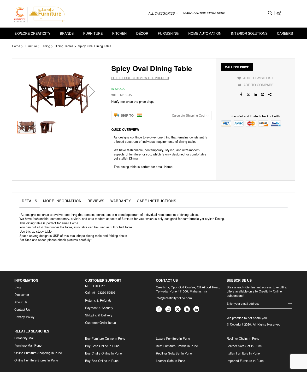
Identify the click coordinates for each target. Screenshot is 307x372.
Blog (17, 287)
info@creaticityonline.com (174, 298)
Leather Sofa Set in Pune (244, 346)
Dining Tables (64, 46)
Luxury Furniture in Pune (173, 338)
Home (16, 46)
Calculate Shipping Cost (188, 115)
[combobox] (227, 13)
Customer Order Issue (100, 322)
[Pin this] (262, 94)
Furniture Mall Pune (27, 345)
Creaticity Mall (24, 338)
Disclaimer (21, 294)
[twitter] (178, 309)
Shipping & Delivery (98, 315)
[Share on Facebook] (241, 94)
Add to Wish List (258, 77)
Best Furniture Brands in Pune (177, 346)
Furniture (31, 46)
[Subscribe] (290, 303)
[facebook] (159, 309)
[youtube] (187, 309)
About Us (20, 302)
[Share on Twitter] (248, 94)
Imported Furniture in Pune (245, 361)
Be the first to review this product (140, 78)
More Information (62, 200)
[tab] (29, 201)
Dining (45, 46)
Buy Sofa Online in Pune (102, 346)
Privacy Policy (24, 317)
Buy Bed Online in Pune (101, 361)
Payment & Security (99, 308)
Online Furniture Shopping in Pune (38, 353)
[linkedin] (196, 309)
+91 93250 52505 (103, 292)
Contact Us (22, 309)
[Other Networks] (269, 94)
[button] (92, 91)
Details (29, 200)
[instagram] (168, 309)
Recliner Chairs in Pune (243, 338)
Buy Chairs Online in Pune (103, 353)
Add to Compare (258, 84)
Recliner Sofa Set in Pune (174, 353)
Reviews (96, 200)
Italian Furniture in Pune (243, 353)
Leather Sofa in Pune (170, 361)
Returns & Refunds (98, 300)
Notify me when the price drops (132, 101)
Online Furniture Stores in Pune (36, 360)
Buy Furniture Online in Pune (105, 338)
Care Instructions (156, 200)
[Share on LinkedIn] (255, 94)
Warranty (120, 200)
